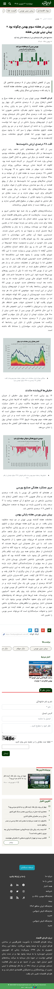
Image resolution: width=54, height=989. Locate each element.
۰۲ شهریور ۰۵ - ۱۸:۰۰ (10, 783)
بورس (37, 19)
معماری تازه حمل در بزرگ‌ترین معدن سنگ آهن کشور (28, 811)
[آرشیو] (11, 898)
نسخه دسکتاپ (27, 867)
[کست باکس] (23, 898)
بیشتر (11, 842)
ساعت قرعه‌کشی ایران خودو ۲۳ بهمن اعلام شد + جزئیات (40, 679)
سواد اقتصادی (43, 10)
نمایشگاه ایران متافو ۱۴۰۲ (41, 906)
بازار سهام (21, 648)
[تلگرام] (23, 885)
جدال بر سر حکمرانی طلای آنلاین (35, 816)
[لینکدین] (17, 885)
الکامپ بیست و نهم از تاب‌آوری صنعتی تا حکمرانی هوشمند (26, 838)
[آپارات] (11, 891)
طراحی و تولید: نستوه (26, 987)
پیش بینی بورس (27, 10)
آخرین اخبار (45, 801)
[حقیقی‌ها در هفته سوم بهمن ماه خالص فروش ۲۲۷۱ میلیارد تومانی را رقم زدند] (27, 454)
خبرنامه (49, 891)
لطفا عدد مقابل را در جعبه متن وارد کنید (33, 741)
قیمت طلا (11, 10)
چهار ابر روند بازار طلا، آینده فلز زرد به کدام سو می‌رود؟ (15, 777)
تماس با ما (47, 881)
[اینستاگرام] (23, 891)
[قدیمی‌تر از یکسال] (40, 668)
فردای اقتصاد (27, 3)
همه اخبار (48, 886)
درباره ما (48, 876)
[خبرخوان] (17, 898)
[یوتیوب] (11, 885)
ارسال (6, 753)
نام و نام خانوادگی (44, 701)
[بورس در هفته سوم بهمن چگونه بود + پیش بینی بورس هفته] (27, 60)
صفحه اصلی (47, 19)
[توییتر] (17, 891)
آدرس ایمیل (47, 713)
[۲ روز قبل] (39, 781)
